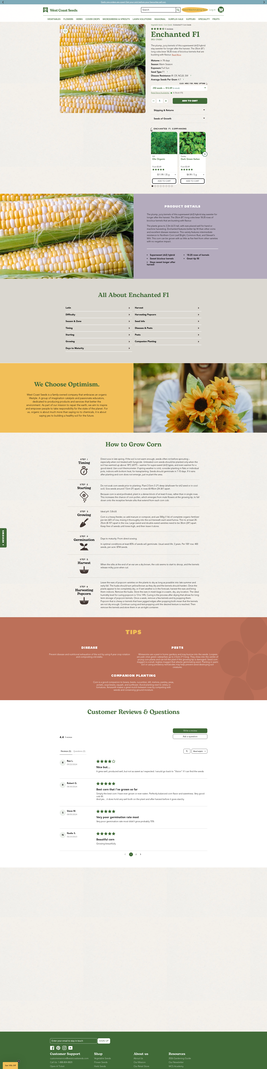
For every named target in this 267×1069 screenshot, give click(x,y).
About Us (138, 1058)
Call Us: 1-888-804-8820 (61, 1062)
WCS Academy (176, 1066)
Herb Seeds (100, 1066)
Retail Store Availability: (160, 93)
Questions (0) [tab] (79, 751)
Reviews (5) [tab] (66, 751)
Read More (176, 55)
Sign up (104, 1041)
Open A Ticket (57, 1066)
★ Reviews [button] (3, 538)
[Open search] (186, 751)
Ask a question (190, 736)
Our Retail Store (141, 1066)
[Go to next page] (141, 854)
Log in (212, 10)
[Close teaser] (18, 1061)
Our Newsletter (176, 1062)
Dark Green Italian (190, 159)
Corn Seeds (168, 25)
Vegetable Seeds (157, 25)
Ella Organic (158, 159)
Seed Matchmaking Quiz (195, 10)
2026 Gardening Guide (180, 1058)
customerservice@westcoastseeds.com (69, 1058)
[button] (221, 10)
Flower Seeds (100, 1062)
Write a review (190, 730)
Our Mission (140, 1062)
